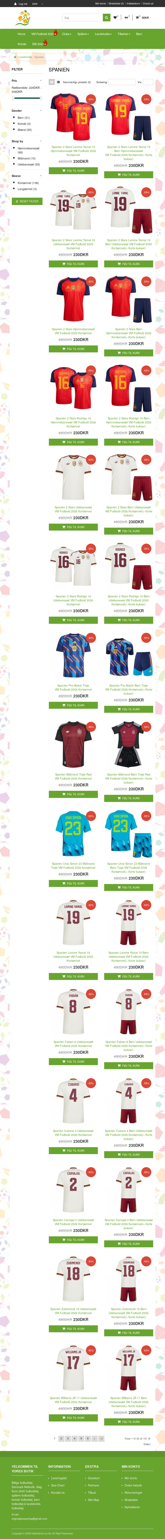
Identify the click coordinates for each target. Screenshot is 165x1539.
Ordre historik (133, 1485)
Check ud (148, 3)
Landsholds (25, 57)
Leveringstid (59, 1478)
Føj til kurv (75, 171)
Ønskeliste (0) (116, 3)
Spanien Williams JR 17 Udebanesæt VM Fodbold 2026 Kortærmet (73, 1400)
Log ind (22, 4)
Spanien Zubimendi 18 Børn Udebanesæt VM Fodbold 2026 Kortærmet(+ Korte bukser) (128, 1313)
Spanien (39, 57)
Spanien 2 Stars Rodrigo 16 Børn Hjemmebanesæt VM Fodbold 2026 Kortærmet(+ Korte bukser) (128, 422)
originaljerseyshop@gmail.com (29, 1518)
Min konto (100, 3)
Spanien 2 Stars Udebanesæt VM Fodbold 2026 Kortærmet (73, 509)
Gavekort (94, 1478)
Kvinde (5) (24, 124)
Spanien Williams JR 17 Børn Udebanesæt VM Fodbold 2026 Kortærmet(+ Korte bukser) (128, 1402)
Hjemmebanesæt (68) (28, 150)
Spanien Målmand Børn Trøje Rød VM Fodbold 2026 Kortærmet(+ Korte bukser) (128, 778)
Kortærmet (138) (28, 183)
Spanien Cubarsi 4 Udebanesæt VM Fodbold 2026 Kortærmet (73, 1133)
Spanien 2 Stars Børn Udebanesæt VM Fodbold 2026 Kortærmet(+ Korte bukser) (128, 511)
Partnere (93, 1485)
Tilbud (92, 1492)
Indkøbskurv (133, 3)
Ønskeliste (131, 1500)
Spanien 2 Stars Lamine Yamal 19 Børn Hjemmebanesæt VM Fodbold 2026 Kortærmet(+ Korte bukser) (128, 153)
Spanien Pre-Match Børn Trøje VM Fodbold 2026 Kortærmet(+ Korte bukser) (128, 689)
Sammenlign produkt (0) (77, 82)
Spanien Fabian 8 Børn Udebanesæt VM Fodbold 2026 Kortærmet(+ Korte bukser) (128, 1046)
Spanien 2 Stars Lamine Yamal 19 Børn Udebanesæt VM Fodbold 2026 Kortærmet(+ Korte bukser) (128, 244)
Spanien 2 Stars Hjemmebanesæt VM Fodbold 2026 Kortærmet (73, 331)
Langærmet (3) (27, 189)
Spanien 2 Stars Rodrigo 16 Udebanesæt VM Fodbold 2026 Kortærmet (73, 600)
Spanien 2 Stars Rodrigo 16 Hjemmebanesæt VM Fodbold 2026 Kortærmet (73, 422)
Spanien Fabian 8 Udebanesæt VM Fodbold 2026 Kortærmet (73, 1044)
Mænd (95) (25, 130)
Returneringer (133, 1492)
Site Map (93, 1500)
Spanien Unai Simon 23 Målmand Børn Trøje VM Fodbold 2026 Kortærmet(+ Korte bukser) (128, 868)
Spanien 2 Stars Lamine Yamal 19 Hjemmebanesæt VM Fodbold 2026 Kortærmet (73, 151)
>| (101, 1438)
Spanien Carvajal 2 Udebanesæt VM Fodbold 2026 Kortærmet (73, 1222)
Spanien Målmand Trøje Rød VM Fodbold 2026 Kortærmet (73, 776)
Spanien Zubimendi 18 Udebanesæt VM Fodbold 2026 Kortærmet (73, 1311)
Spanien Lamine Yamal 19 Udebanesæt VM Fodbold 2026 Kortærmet (73, 956)
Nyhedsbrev (132, 1507)
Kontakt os (58, 1492)
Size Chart (57, 1485)
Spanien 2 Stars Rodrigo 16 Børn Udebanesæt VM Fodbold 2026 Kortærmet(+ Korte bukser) (129, 600)
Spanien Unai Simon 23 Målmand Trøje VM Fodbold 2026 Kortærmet (73, 866)
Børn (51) (24, 118)
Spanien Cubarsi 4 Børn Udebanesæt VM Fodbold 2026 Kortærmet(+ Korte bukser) (128, 1135)
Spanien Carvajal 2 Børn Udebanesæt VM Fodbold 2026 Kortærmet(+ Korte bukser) (129, 1224)
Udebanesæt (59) (29, 164)
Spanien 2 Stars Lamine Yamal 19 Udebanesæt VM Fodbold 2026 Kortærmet (73, 244)
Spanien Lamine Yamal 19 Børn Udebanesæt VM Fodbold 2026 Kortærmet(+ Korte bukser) (128, 956)
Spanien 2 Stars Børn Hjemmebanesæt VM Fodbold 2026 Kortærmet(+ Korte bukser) (128, 333)
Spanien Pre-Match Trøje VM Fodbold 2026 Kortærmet (73, 687)
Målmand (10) (27, 158)
